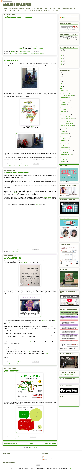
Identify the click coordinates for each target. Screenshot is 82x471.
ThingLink (37, 204)
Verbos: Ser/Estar (63, 131)
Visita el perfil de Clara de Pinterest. (66, 374)
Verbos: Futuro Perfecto (64, 102)
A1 (60, 72)
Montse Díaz (45, 320)
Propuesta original (21, 48)
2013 (62, 60)
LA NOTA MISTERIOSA (12, 258)
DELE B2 (61, 84)
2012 (62, 61)
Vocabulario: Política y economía (66, 154)
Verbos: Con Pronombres (64, 90)
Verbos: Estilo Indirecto (64, 99)
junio (63, 50)
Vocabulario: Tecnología (64, 159)
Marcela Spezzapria (38, 48)
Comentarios (47, 459)
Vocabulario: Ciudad (63, 143)
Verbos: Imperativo (63, 106)
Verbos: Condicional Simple (65, 93)
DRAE (15, 193)
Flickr (37, 47)
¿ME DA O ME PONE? (12, 371)
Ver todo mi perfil (63, 19)
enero (63, 53)
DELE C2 (61, 88)
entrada (31, 341)
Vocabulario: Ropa (63, 156)
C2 (12, 53)
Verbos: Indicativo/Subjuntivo (17, 166)
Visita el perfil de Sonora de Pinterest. (67, 381)
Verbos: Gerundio (63, 104)
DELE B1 (61, 83)
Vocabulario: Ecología (64, 145)
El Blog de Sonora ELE (71, 39)
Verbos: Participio (63, 111)
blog (13, 335)
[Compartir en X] (35, 51)
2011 (62, 63)
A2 (60, 74)
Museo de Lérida (24, 262)
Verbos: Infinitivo (14, 251)
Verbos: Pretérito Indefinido (65, 121)
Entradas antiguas (50, 444)
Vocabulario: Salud (63, 157)
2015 (62, 57)
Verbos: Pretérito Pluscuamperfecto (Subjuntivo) (68, 128)
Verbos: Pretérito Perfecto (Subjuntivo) (67, 125)
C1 (11, 53)
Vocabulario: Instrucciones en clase (66, 150)
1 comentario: (24, 437)
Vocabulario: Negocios (64, 152)
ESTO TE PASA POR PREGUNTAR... (17, 173)
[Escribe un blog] (34, 51)
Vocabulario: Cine (63, 142)
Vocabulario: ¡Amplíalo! (64, 133)
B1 (9, 439)
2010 (62, 64)
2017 (62, 49)
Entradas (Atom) (33, 447)
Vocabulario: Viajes (63, 161)
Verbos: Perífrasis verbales (20, 53)
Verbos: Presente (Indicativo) (65, 114)
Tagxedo (32, 126)
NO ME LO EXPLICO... (12, 61)
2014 (62, 58)
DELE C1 (61, 86)
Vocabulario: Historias (30, 166)
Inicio (31, 444)
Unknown (63, 17)
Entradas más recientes (10, 444)
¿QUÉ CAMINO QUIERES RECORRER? (18, 17)
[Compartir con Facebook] (36, 51)
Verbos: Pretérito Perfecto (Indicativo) (67, 123)
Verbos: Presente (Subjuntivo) (26, 439)
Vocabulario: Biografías (64, 138)
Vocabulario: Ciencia (63, 140)
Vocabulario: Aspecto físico (65, 136)
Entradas (46, 457)
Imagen (22, 89)
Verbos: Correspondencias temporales (67, 95)
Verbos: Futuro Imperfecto (65, 100)
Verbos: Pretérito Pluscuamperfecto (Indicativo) (68, 127)
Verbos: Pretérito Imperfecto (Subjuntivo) (67, 120)
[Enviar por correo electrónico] (33, 51)
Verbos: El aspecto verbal (64, 97)
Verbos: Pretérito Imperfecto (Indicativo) (67, 118)
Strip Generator (47, 197)
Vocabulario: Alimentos (64, 135)
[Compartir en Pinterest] (38, 51)
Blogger (69, 468)
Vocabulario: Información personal (35, 53)
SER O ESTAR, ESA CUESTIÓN (67, 51)
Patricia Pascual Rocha (70, 42)
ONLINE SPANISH (17, 5)
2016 (62, 55)
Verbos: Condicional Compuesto (66, 92)
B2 (9, 53)
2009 (62, 66)
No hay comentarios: (25, 51)
